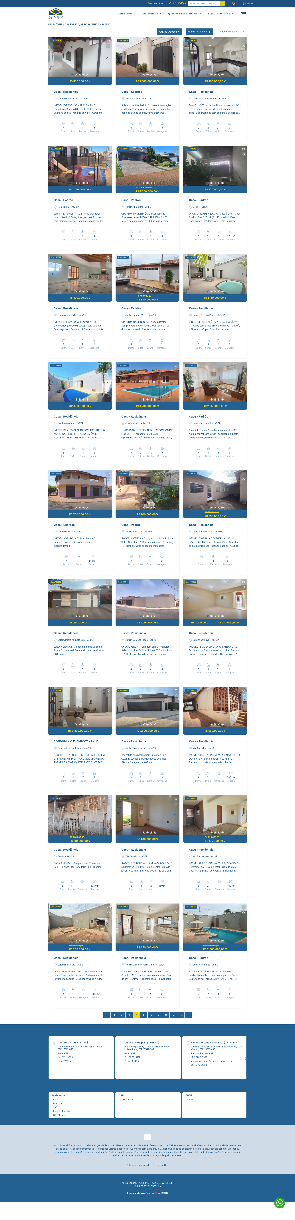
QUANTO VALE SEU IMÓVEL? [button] (183, 13)
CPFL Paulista (127, 1099)
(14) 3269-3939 (199, 1057)
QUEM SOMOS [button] (125, 13)
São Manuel (59, 1115)
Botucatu (58, 1103)
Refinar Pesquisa (197, 31)
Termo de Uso (160, 1165)
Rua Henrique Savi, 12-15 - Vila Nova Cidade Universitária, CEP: (147, 1048)
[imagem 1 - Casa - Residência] (80, 57)
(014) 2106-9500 (177, 3)
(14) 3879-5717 (132, 1057)
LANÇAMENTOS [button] (150, 13)
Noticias (191, 1099)
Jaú (55, 1107)
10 (180, 1014)
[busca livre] (222, 3)
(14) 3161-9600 (65, 1057)
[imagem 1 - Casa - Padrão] (80, 166)
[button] (233, 3)
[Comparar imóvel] (108, 46)
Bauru (56, 1099)
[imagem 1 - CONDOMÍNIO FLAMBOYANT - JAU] (80, 707)
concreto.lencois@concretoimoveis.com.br (213, 1061)
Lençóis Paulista (61, 1111)
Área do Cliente (155, 3)
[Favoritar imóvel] (108, 41)
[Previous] (52, 57)
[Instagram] (147, 1137)
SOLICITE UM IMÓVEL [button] (220, 13)
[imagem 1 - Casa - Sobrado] (147, 57)
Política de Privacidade (138, 1165)
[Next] (107, 57)
